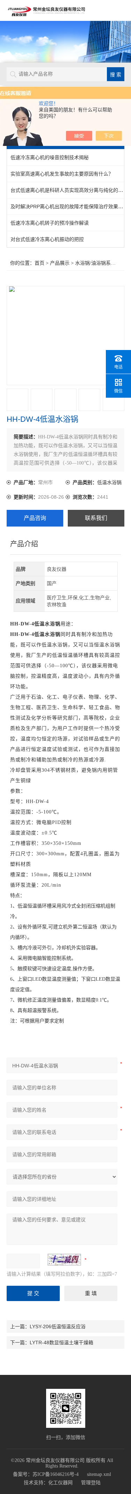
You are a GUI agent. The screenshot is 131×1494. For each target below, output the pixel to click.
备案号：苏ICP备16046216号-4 (46, 1474)
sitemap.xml (99, 1474)
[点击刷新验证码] (64, 1260)
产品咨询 (35, 518)
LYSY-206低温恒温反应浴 (58, 1326)
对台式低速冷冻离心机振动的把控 (47, 239)
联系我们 (96, 518)
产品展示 (60, 263)
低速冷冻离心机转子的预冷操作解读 (49, 223)
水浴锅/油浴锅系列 (95, 263)
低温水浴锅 (109, 482)
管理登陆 (91, 1482)
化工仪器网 (60, 1482)
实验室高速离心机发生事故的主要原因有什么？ (61, 174)
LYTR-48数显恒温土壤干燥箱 (61, 1342)
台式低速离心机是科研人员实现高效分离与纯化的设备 (69, 190)
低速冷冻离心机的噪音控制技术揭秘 (49, 157)
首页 (39, 263)
